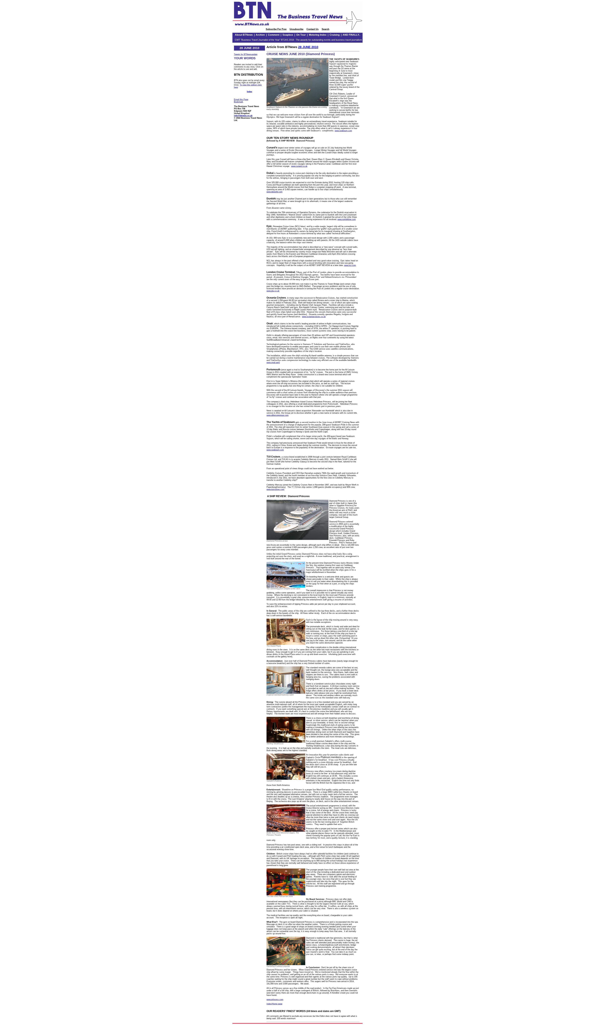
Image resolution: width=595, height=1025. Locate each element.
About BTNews (244, 34)
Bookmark (238, 102)
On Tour (301, 34)
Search (325, 29)
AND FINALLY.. (351, 34)
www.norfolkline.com (346, 219)
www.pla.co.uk (273, 291)
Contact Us (312, 29)
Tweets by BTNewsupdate (245, 54)
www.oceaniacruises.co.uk (314, 316)
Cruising (335, 34)
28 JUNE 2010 (308, 47)
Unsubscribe (296, 29)
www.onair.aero (273, 362)
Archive (260, 34)
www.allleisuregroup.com (278, 415)
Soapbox (287, 34)
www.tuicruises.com (275, 489)
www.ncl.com (350, 265)
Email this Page (241, 99)
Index (249, 91)
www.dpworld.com (274, 192)
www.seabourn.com (343, 131)
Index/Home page (274, 1004)
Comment (273, 34)
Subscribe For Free (276, 29)
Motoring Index (317, 34)
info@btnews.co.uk (243, 115)
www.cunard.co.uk (299, 166)
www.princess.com (275, 999)
